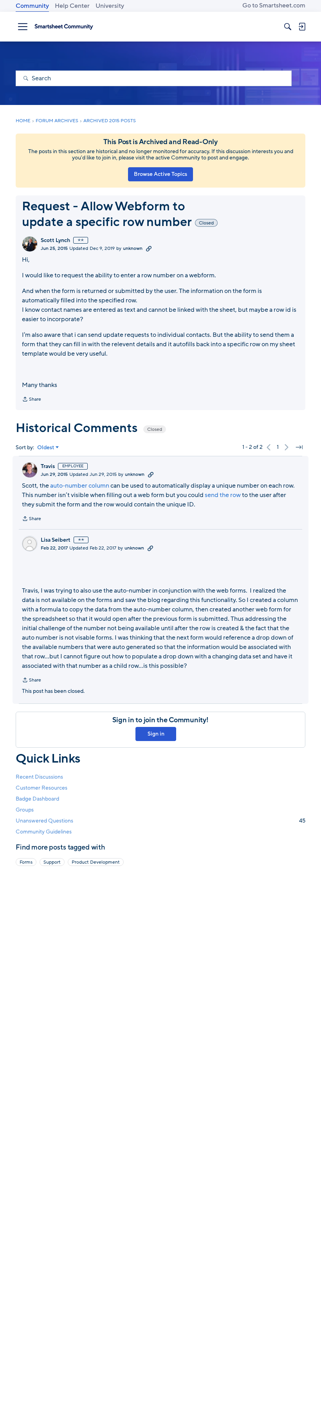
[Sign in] (302, 27)
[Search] (288, 27)
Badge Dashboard (37, 799)
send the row (223, 495)
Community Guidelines (44, 831)
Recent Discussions (39, 777)
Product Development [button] (96, 862)
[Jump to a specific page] (299, 447)
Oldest (45, 448)
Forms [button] (26, 862)
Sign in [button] (156, 734)
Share (31, 400)
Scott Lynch (55, 240)
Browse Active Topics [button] (160, 174)
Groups (25, 809)
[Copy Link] (148, 248)
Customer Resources (41, 788)
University (110, 6)
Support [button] (52, 862)
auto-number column (79, 485)
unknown (132, 248)
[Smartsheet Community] (63, 27)
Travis (48, 466)
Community (32, 6)
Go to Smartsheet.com (273, 5)
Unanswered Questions (160, 820)
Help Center (72, 6)
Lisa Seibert (55, 540)
